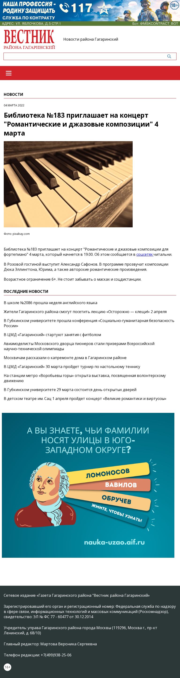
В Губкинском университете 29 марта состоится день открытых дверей (70, 389)
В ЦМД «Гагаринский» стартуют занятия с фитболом (52, 334)
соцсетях (145, 254)
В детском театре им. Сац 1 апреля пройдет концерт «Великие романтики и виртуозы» (85, 398)
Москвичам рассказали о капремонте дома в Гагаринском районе (65, 357)
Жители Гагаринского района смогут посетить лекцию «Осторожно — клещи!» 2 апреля (85, 311)
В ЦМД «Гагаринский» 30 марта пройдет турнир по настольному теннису (72, 366)
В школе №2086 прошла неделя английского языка (50, 302)
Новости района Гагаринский (90, 39)
